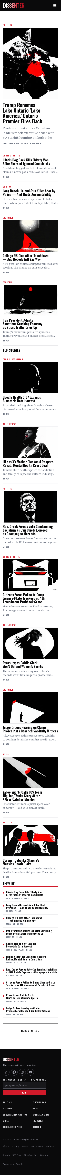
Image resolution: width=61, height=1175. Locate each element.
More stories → (30, 1030)
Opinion (37, 1126)
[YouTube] (30, 1072)
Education (38, 1120)
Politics (7, 1102)
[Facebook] (14, 1072)
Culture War (39, 1102)
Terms (25, 1146)
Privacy (15, 1146)
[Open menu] (55, 5)
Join (24, 1092)
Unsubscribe (30, 1155)
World (36, 1108)
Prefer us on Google (13, 1164)
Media (6, 1120)
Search (6, 1155)
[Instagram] (22, 1072)
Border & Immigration (15, 1114)
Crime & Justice (41, 1114)
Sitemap (44, 1155)
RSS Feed (17, 1155)
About (6, 1146)
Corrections (37, 1146)
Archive (50, 1146)
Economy (7, 1108)
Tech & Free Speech (13, 1126)
